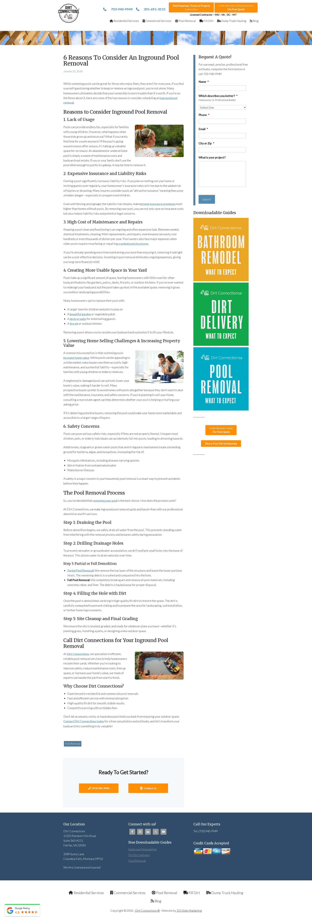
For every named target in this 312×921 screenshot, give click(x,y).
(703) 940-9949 (100, 788)
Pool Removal (72, 743)
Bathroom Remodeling (142, 849)
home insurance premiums (159, 204)
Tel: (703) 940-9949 (205, 831)
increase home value (76, 357)
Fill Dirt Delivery (139, 855)
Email (203, 129)
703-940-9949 (121, 9)
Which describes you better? (218, 96)
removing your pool (105, 500)
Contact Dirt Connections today (83, 721)
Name (204, 81)
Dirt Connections (69, 13)
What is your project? (212, 157)
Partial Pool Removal (80, 570)
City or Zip (206, 143)
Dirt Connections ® (147, 910)
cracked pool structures (133, 243)
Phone (204, 115)
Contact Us (149, 788)
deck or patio (78, 319)
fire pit (74, 323)
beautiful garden (80, 314)
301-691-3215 (154, 9)
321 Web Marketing (189, 910)
